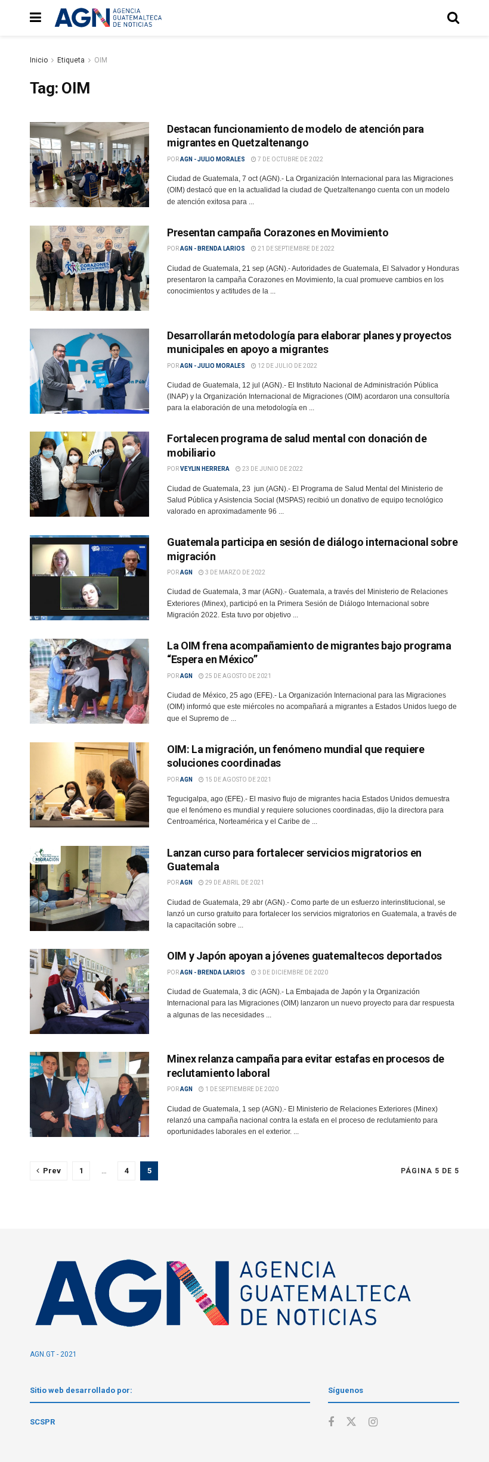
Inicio (39, 60)
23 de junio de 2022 (272, 469)
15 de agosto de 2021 (237, 779)
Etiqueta (71, 60)
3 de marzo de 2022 (234, 572)
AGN (186, 572)
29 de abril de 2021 (234, 882)
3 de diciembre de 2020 (292, 972)
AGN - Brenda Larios (212, 248)
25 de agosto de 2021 (237, 676)
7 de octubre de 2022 (289, 159)
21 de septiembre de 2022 (295, 248)
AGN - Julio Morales (212, 159)
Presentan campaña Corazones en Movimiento (277, 232)
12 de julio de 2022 (286, 366)
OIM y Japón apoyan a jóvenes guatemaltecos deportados (304, 955)
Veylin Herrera (205, 469)
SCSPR (42, 1421)
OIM (100, 60)
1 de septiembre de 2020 (241, 1089)
